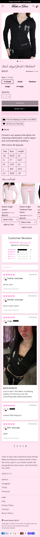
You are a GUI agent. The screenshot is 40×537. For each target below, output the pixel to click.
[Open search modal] (33, 6)
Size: (7, 77)
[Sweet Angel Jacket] (10, 193)
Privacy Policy (8, 505)
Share (6, 129)
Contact (5, 509)
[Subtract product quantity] (3, 96)
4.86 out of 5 (25, 242)
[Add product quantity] (9, 96)
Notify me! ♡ (20, 109)
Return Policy (7, 513)
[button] (12, 249)
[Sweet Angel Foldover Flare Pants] (28, 193)
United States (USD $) (11, 520)
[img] (9, 275)
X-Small (7, 81)
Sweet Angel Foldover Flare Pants (26, 210)
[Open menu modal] (3, 6)
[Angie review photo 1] (20, 355)
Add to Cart (9, 224)
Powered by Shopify (8, 528)
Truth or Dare (19, 524)
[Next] (35, 1)
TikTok (4, 487)
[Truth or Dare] (20, 6)
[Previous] (5, 1)
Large (7, 86)
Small (20, 81)
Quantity (5, 92)
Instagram (6, 483)
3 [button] (20, 446)
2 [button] (17, 446)
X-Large (20, 86)
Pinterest (6, 491)
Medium (32, 81)
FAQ (3, 501)
